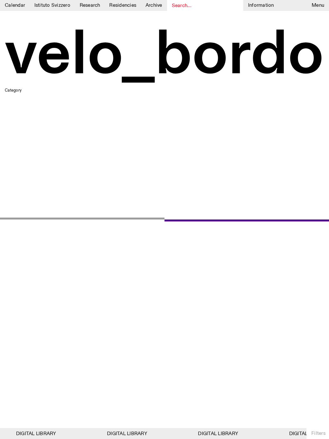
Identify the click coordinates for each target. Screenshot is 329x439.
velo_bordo (164, 55)
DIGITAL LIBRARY (34, 434)
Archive (154, 5)
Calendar (15, 5)
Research (90, 5)
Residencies (122, 5)
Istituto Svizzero (52, 5)
